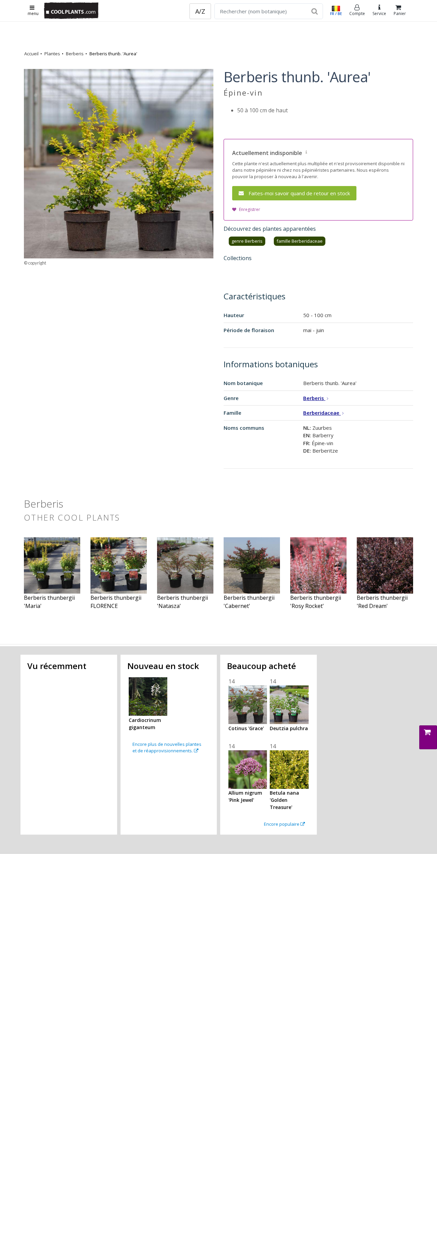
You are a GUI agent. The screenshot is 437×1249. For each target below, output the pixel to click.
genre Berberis (247, 241)
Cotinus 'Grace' (246, 728)
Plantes (52, 54)
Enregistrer (249, 209)
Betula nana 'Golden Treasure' (284, 800)
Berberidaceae (322, 412)
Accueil (31, 54)
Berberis (75, 54)
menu (33, 13)
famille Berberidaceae (300, 241)
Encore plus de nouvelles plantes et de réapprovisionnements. (166, 747)
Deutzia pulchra (289, 728)
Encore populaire (282, 824)
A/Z (200, 11)
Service (379, 13)
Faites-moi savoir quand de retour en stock (299, 193)
